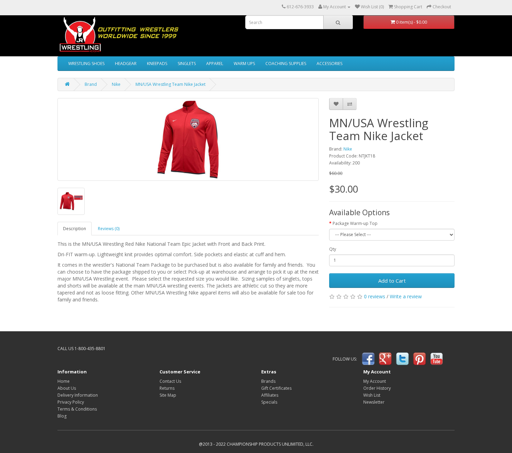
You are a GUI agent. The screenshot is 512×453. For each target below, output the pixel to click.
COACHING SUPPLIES (285, 63)
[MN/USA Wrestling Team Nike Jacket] (188, 139)
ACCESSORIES (329, 63)
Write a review (406, 296)
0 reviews (374, 296)
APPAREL (214, 63)
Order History (377, 388)
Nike (116, 84)
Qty (332, 249)
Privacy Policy (70, 402)
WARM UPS (244, 63)
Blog (62, 416)
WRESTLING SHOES (86, 63)
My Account (374, 381)
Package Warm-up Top (355, 223)
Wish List (371, 395)
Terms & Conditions (77, 409)
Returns (167, 388)
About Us (66, 388)
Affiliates (269, 395)
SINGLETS (187, 63)
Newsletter (374, 402)
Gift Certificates (276, 388)
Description (74, 229)
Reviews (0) (108, 229)
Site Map (168, 395)
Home (63, 381)
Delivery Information (77, 395)
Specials (269, 402)
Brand (91, 84)
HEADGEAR (126, 63)
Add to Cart (392, 280)
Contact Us (170, 381)
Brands (268, 381)
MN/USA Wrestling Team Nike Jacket (170, 84)
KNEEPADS (157, 63)
